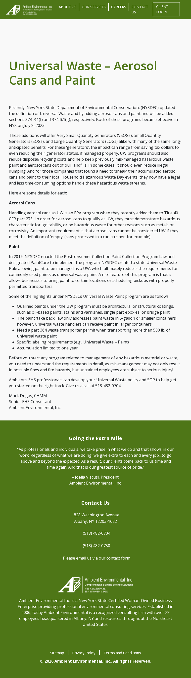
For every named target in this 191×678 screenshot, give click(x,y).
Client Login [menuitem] (162, 9)
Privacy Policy (84, 652)
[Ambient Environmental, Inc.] (29, 9)
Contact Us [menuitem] (140, 9)
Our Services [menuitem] (94, 6)
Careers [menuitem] (118, 6)
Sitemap (57, 652)
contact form (118, 558)
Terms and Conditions (122, 652)
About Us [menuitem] (67, 6)
